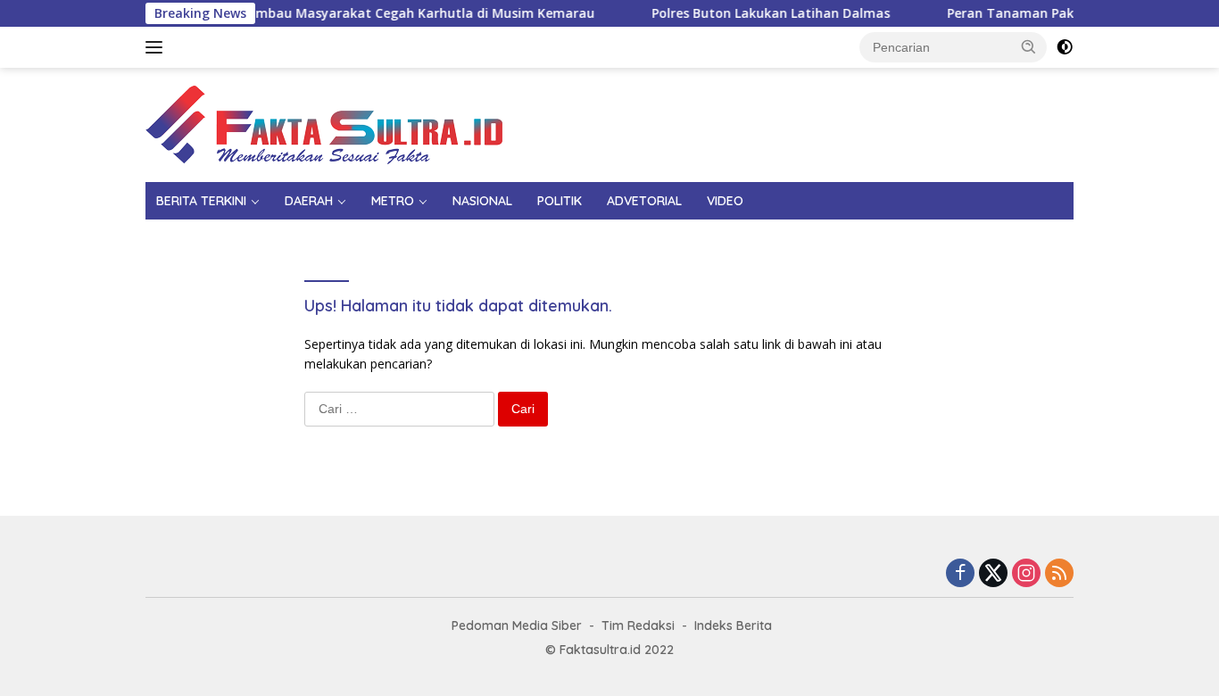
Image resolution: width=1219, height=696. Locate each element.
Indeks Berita (733, 625)
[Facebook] (960, 574)
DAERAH (309, 201)
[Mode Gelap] (1065, 47)
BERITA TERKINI (201, 201)
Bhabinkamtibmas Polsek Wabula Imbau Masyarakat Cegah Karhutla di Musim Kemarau (304, 13)
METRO (392, 201)
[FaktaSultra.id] (323, 123)
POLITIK (559, 201)
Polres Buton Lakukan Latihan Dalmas (758, 13)
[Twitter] (993, 574)
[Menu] (157, 47)
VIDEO (725, 201)
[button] (1029, 46)
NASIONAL (482, 201)
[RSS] (1059, 574)
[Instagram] (1026, 574)
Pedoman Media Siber (517, 625)
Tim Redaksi (638, 625)
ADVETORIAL (644, 201)
